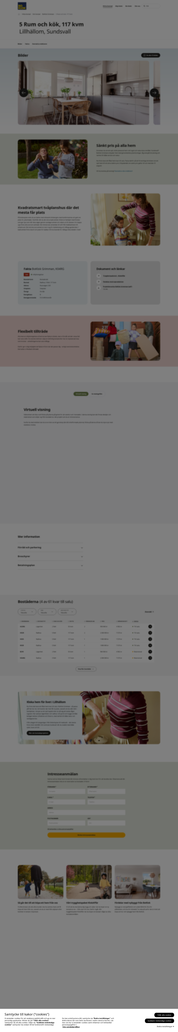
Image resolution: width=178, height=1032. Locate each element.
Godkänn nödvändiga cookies (159, 1021)
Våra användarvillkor (71, 1027)
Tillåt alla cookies (164, 1015)
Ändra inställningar (164, 1026)
